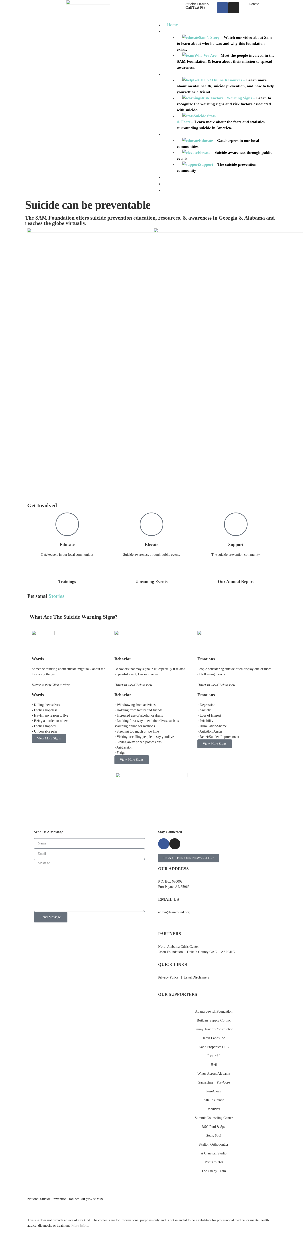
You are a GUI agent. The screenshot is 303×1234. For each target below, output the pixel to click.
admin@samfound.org (173, 912)
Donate (254, 4)
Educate (67, 544)
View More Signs (49, 738)
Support (235, 544)
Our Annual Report (236, 581)
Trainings (67, 581)
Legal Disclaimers (196, 977)
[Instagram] (233, 7)
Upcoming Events (151, 581)
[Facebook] (222, 7)
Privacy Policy (168, 977)
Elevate (151, 544)
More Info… (80, 1225)
